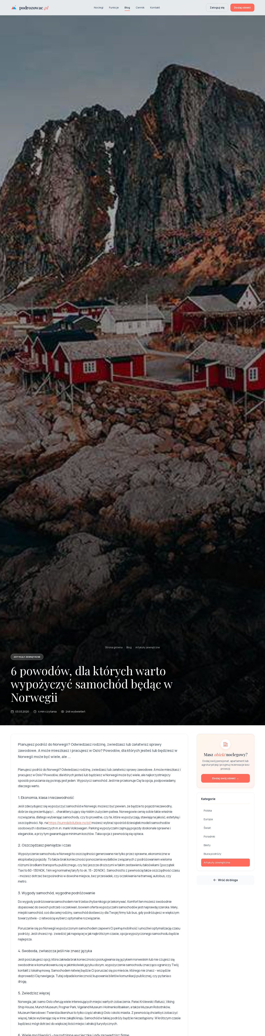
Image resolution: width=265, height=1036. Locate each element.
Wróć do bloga (228, 880)
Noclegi (98, 7)
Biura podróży (212, 854)
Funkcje (114, 7)
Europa (208, 819)
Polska (208, 810)
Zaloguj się (217, 7)
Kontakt (155, 7)
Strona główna (114, 647)
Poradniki (209, 836)
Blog (127, 7)
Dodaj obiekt (242, 7)
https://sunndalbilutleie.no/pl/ (69, 823)
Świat (207, 828)
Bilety (207, 845)
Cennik (140, 7)
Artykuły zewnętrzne (147, 647)
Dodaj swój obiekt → (225, 778)
